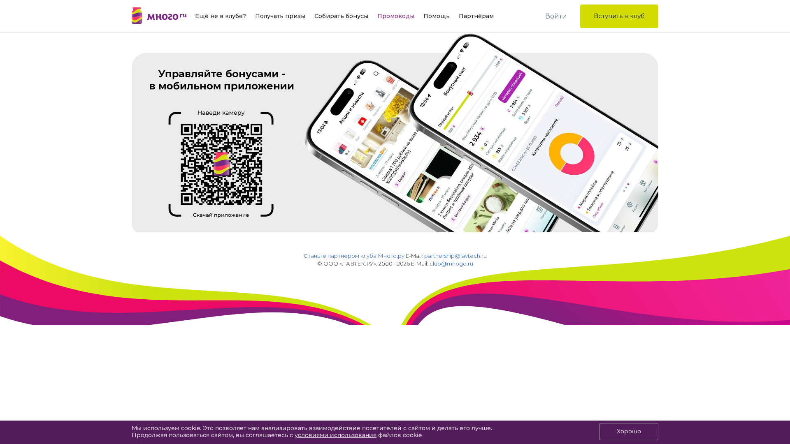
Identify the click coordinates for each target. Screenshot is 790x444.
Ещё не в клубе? (220, 16)
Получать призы (280, 16)
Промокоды (395, 16)
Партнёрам (476, 16)
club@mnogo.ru (451, 263)
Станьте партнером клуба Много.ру (354, 255)
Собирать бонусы (341, 16)
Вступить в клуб (619, 16)
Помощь (436, 16)
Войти (556, 16)
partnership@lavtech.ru (455, 255)
